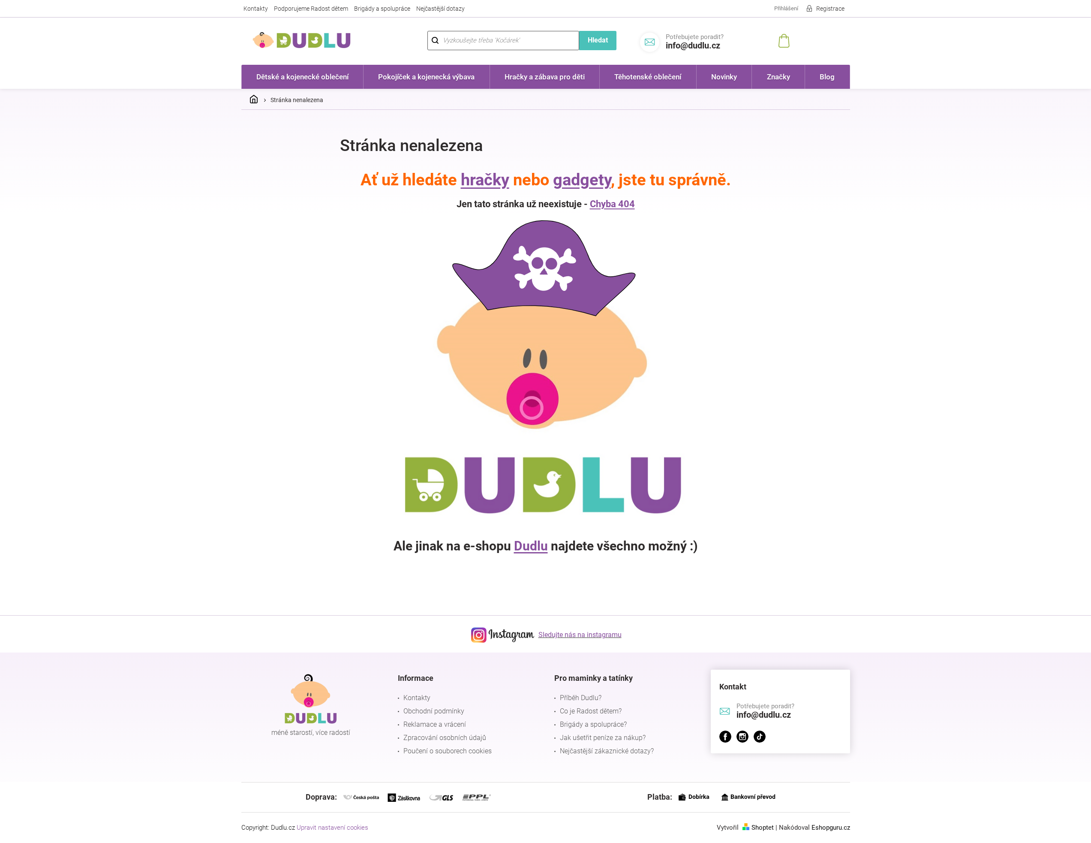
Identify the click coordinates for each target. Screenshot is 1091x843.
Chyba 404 (612, 204)
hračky (485, 179)
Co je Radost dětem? (591, 711)
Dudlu (531, 545)
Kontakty (255, 8)
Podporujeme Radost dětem (311, 8)
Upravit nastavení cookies (332, 827)
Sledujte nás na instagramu (580, 635)
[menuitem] (303, 77)
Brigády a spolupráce (382, 8)
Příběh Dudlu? (580, 698)
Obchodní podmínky (433, 711)
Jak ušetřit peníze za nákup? (603, 738)
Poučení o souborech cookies (447, 751)
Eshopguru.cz (830, 827)
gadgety (582, 179)
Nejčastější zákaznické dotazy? (607, 751)
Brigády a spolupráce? (593, 724)
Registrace (830, 8)
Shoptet (762, 827)
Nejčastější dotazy (440, 8)
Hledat (598, 40)
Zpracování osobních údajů (444, 738)
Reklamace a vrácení (434, 724)
